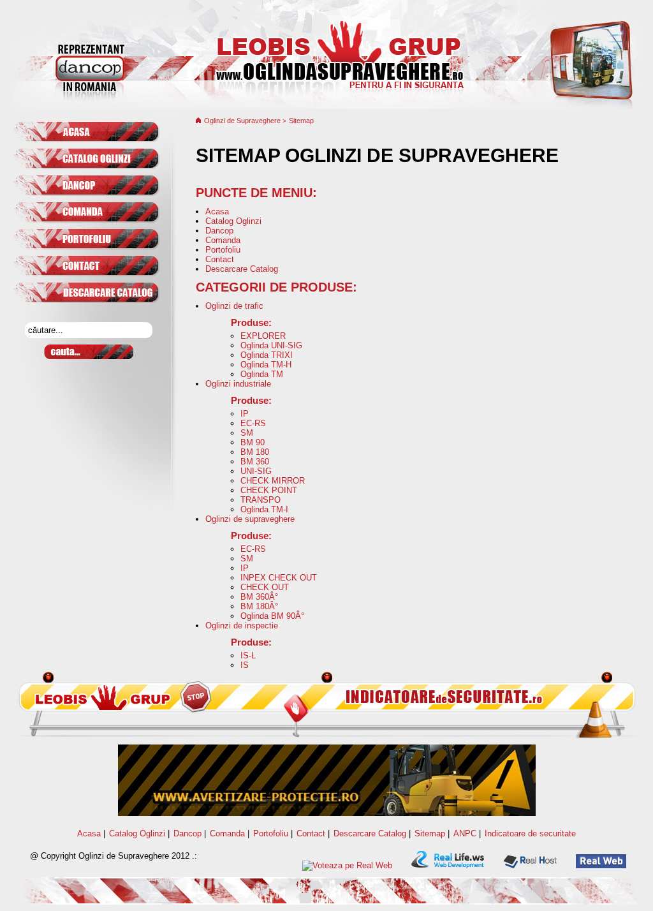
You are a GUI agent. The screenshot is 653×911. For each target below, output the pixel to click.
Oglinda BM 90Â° (272, 616)
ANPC (464, 833)
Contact (219, 259)
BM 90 (252, 442)
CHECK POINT (268, 490)
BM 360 (254, 461)
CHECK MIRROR (272, 480)
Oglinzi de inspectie (241, 625)
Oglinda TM (261, 374)
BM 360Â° (259, 597)
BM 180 (254, 452)
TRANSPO (260, 500)
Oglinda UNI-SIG (271, 345)
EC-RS (253, 423)
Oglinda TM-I (264, 509)
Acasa (217, 211)
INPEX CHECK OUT (278, 577)
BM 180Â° (259, 606)
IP (244, 413)
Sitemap (301, 120)
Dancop (219, 230)
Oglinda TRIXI (266, 355)
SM (246, 433)
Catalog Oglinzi (233, 221)
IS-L (248, 655)
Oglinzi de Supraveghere (243, 120)
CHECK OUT (264, 587)
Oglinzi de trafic (234, 306)
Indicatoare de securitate (530, 833)
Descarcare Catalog (241, 269)
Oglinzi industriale (238, 384)
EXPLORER (263, 336)
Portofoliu (222, 250)
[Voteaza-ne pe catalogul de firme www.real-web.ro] (347, 865)
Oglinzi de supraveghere (250, 519)
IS (244, 665)
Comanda (222, 240)
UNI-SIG (256, 471)
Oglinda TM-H (265, 364)
